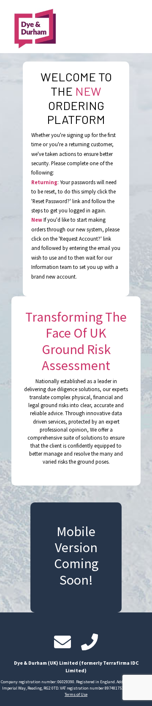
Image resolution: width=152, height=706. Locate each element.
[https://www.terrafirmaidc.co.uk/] (30, 26)
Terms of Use (76, 694)
